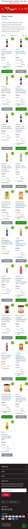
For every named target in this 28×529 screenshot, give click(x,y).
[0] (25, 9)
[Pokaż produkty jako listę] (26, 35)
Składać (6, 494)
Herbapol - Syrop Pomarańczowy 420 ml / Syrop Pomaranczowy (6, 168)
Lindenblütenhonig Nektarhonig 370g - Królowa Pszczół (6, 398)
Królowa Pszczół (20, 315)
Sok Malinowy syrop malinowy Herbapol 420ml (6, 53)
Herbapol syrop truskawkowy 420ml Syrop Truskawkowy (21, 90)
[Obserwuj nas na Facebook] (2, 509)
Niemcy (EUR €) (13, 501)
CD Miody (18, 353)
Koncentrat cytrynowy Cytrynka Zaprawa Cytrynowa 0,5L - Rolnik (21, 399)
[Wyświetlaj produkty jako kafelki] (23, 35)
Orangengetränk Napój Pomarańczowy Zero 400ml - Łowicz (21, 243)
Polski (3, 501)
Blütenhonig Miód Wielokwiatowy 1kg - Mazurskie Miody (21, 205)
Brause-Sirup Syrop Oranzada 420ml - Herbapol (6, 357)
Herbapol (4, 49)
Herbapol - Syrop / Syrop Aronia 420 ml (6, 127)
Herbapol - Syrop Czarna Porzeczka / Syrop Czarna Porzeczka (20, 129)
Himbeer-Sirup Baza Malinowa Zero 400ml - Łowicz (6, 280)
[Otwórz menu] (2, 9)
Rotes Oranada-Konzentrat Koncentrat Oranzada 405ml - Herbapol (21, 281)
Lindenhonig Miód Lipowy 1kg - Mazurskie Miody (6, 205)
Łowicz (3, 238)
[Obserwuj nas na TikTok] (11, 509)
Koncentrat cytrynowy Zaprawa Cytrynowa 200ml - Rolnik (6, 437)
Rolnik (17, 394)
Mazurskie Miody (5, 201)
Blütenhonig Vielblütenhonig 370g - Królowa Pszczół (21, 319)
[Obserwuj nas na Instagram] (5, 509)
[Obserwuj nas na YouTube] (8, 509)
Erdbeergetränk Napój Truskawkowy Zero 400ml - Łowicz (6, 242)
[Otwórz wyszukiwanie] (19, 9)
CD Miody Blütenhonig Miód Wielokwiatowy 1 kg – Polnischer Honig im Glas (21, 359)
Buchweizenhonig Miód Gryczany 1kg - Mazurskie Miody (6, 319)
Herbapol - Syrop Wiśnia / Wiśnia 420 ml (21, 53)
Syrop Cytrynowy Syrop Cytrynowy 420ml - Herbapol (6, 90)
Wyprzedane (21, 71)
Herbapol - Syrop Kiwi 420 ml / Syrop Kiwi (21, 167)
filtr (5, 35)
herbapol (18, 124)
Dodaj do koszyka (6, 71)
